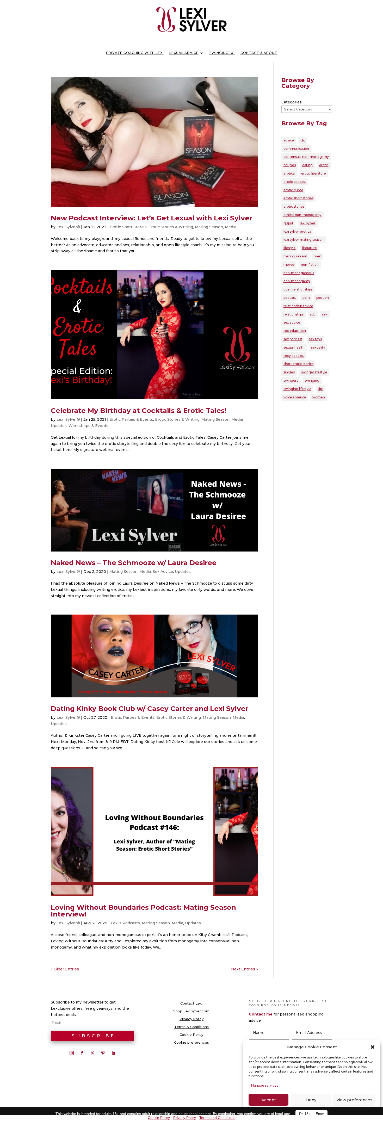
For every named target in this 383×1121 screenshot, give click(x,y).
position (322, 298)
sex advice (291, 322)
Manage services (264, 1085)
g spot (288, 223)
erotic (324, 165)
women (318, 397)
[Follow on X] (92, 1053)
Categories (291, 102)
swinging (312, 380)
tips (320, 389)
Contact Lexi (191, 1003)
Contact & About (258, 53)
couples (289, 165)
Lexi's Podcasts (125, 923)
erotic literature (313, 173)
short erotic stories (298, 364)
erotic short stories (298, 198)
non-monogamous (298, 273)
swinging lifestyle (297, 389)
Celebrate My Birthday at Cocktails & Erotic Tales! (138, 410)
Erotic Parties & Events (131, 419)
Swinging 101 (222, 53)
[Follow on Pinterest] (103, 1053)
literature (309, 248)
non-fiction (310, 265)
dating (307, 165)
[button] (372, 1047)
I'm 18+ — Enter (311, 1114)
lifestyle (289, 248)
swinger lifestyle (314, 372)
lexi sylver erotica (297, 231)
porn (306, 298)
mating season (295, 256)
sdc (313, 314)
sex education (294, 331)
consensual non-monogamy (306, 157)
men (317, 256)
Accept (268, 1099)
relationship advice (298, 306)
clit (302, 140)
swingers (290, 380)
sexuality (318, 347)
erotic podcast (294, 182)
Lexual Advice (184, 53)
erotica (289, 173)
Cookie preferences (191, 1042)
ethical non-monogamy (302, 215)
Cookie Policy (191, 1035)
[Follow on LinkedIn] (113, 1053)
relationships (293, 314)
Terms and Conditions (217, 1118)
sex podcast (292, 339)
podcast (289, 298)
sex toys (315, 339)
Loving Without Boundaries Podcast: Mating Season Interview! (143, 910)
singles (289, 372)
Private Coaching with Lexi (135, 53)
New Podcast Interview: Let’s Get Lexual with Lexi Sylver (151, 218)
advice (288, 140)
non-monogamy (296, 281)
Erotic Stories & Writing (171, 227)
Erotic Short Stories (128, 227)
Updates (59, 425)
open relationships (297, 289)
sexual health (294, 347)
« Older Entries (65, 969)
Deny (311, 1099)
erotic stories (293, 206)
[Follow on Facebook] (82, 1053)
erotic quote (293, 190)
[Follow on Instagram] (71, 1053)
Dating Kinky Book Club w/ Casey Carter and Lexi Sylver (149, 708)
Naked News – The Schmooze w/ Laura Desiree (134, 563)
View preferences (354, 1099)
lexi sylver (308, 223)
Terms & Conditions (191, 1027)
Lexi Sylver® (68, 227)
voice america (294, 397)
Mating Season (209, 227)
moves (288, 265)
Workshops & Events (88, 425)
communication (296, 149)
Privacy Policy (191, 1019)
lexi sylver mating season (303, 239)
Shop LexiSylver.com (191, 1011)
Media (230, 227)
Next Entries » (244, 969)
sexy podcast (293, 356)
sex (325, 314)
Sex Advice (163, 571)
